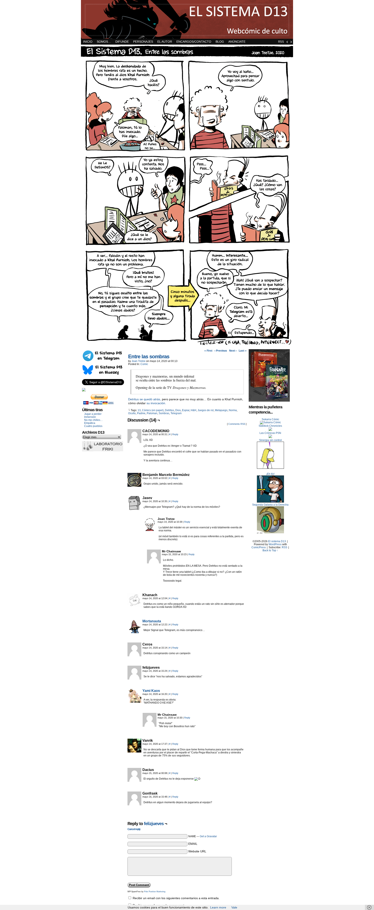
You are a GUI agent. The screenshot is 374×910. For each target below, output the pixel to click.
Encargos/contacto (193, 41)
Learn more (218, 907)
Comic (144, 364)
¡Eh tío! (270, 473)
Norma (233, 410)
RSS (281, 41)
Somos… (104, 41)
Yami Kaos (151, 691)
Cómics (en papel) (153, 410)
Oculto (132, 413)
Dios (178, 410)
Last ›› (243, 350)
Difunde (122, 41)
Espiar (185, 410)
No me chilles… (93, 420)
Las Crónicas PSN (270, 433)
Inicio (87, 41)
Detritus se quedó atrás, (144, 399)
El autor (164, 41)
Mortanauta (151, 621)
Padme (141, 413)
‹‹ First (208, 350)
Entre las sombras (148, 356)
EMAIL (192, 843)
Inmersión (90, 417)
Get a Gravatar (208, 836)
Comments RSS (236, 424)
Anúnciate (236, 41)
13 (139, 410)
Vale (234, 907)
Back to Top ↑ (270, 550)
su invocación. (156, 403)
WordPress (275, 544)
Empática (89, 423)
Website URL (197, 851)
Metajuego (221, 410)
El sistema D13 (187, 19)
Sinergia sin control (270, 440)
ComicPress (258, 547)
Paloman (152, 413)
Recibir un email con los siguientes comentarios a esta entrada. (176, 898)
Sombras (164, 413)
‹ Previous (220, 350)
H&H (193, 410)
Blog (220, 41)
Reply (175, 434)
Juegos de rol (206, 410)
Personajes (143, 41)
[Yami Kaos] (134, 701)
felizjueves (154, 823)
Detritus (169, 410)
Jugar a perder (93, 413)
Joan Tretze (138, 361)
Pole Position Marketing (154, 892)
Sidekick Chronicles (270, 425)
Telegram (176, 413)
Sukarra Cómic (270, 419)
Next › (233, 350)
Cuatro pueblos (93, 426)
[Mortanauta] (134, 632)
